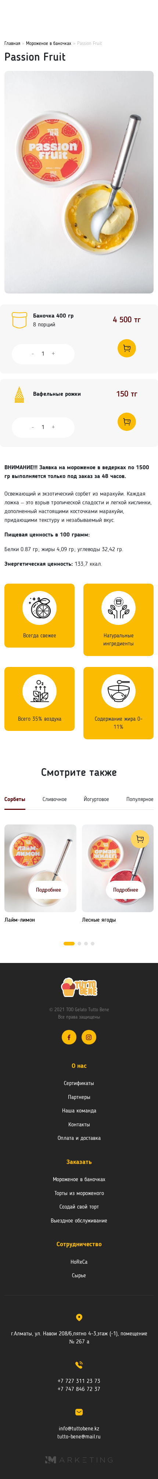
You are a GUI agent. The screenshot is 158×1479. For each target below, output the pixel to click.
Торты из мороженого (79, 1194)
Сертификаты (79, 1084)
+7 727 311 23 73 (79, 1381)
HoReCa (79, 1262)
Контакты (79, 1125)
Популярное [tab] (140, 800)
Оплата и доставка (79, 1138)
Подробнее (48, 890)
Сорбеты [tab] (14, 800)
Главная (12, 43)
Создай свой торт (79, 1207)
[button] (69, 943)
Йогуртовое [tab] (96, 800)
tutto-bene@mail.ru (79, 1437)
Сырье (79, 1276)
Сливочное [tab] (55, 800)
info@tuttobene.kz (79, 1429)
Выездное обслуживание (79, 1221)
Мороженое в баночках (48, 43)
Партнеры (79, 1097)
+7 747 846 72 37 (79, 1389)
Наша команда (79, 1111)
